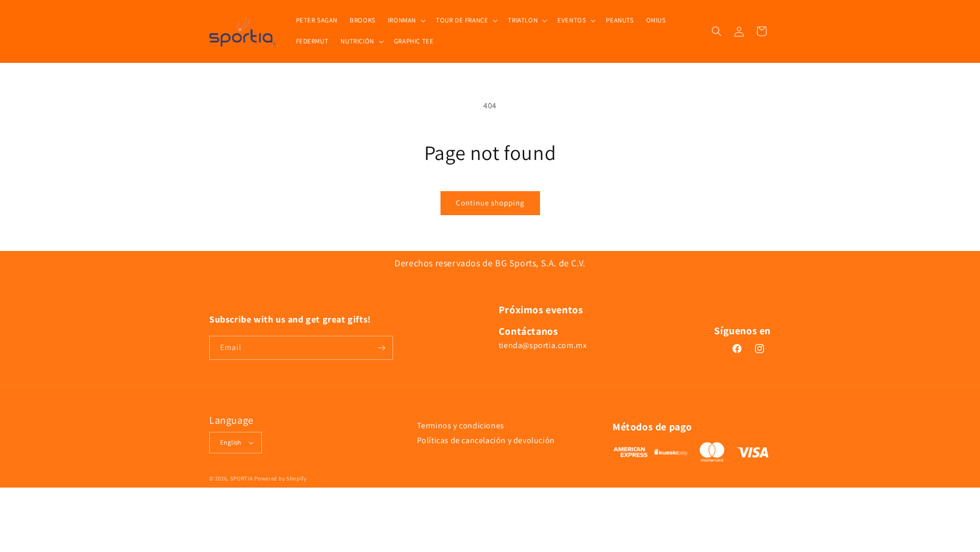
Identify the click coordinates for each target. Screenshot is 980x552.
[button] (406, 20)
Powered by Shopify (280, 478)
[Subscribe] (381, 348)
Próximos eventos (541, 309)
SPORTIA (241, 478)
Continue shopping (490, 203)
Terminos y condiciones (460, 425)
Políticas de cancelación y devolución (486, 440)
